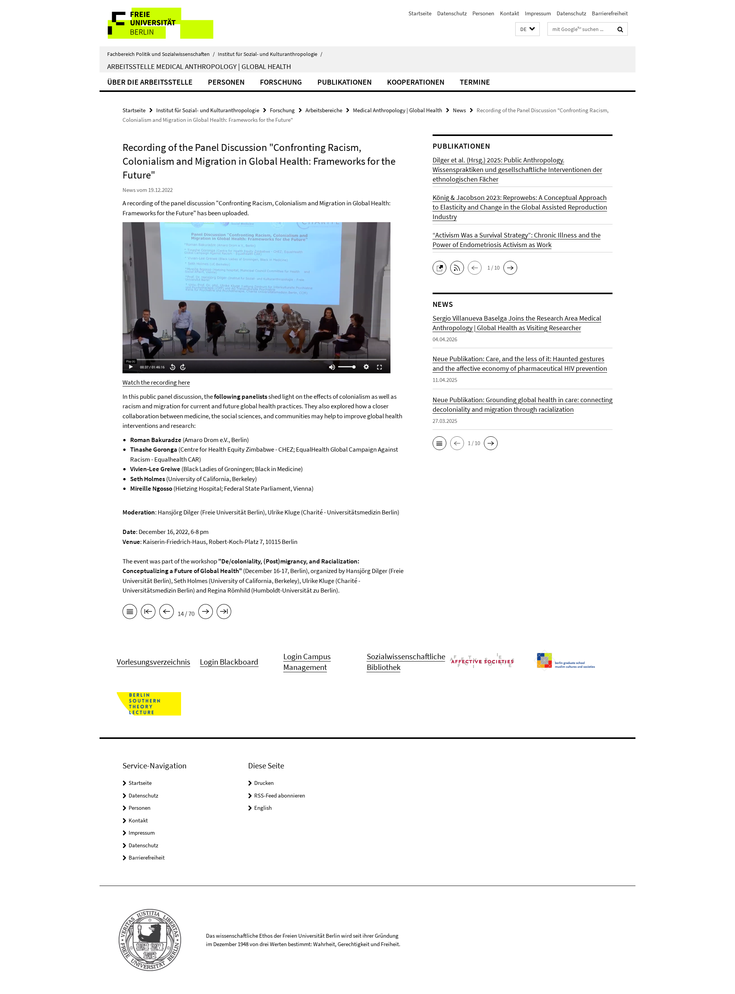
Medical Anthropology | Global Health (397, 110)
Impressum (538, 13)
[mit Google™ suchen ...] (620, 29)
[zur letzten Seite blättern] (224, 613)
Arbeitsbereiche (323, 110)
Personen (483, 13)
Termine (475, 82)
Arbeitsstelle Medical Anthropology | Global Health (199, 66)
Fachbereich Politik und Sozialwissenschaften (161, 54)
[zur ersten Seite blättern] (148, 613)
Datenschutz (452, 13)
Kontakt (509, 13)
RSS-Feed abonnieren (279, 795)
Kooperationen (415, 82)
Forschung (281, 82)
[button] (527, 29)
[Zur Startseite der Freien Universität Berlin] (164, 23)
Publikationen (344, 82)
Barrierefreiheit (610, 13)
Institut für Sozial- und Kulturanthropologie (270, 54)
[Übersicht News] (129, 613)
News (459, 110)
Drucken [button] (264, 782)
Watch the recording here (156, 382)
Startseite (419, 13)
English (263, 807)
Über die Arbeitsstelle (150, 82)
